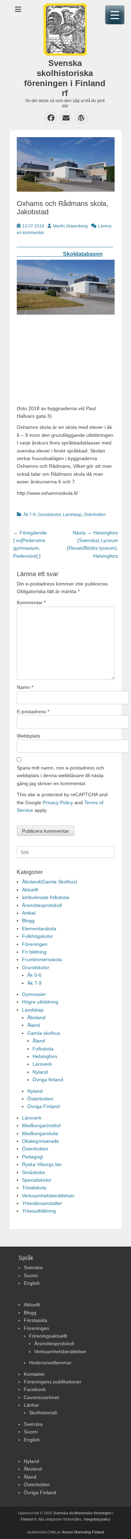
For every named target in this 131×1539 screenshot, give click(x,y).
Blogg (28, 920)
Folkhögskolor (37, 936)
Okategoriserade (40, 1141)
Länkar (31, 1405)
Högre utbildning (40, 1002)
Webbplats (28, 736)
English (32, 1283)
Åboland (36, 1017)
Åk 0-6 (34, 975)
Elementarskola (39, 928)
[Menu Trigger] (114, 14)
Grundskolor (49, 514)
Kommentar (31, 602)
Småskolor (33, 1172)
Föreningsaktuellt (48, 1336)
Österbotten (95, 514)
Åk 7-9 (29, 514)
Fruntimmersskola (42, 959)
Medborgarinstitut (41, 1125)
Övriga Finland (43, 1106)
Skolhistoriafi (43, 1412)
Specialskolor (36, 1180)
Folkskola (42, 1048)
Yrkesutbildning (39, 1211)
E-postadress (33, 711)
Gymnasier (34, 994)
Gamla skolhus (43, 1033)
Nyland (40, 1072)
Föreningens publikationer (52, 1381)
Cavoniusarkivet (41, 1397)
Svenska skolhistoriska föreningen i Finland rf (64, 78)
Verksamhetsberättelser (48, 1195)
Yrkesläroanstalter (42, 1203)
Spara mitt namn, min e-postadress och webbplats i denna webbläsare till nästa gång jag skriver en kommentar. (60, 775)
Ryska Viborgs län (42, 1164)
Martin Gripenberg (70, 226)
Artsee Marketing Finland (83, 1532)
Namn (25, 687)
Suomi (31, 1275)
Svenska (33, 1267)
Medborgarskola (40, 1133)
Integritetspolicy (97, 1519)
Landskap (72, 514)
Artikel (29, 913)
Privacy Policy (58, 802)
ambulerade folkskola (45, 897)
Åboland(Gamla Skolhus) (49, 881)
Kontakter (34, 1374)
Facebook (35, 1389)
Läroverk (42, 1064)
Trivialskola (34, 1187)
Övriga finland (47, 1079)
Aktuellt (30, 889)
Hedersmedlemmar (50, 1362)
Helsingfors (44, 1056)
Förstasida (35, 1320)
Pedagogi (32, 1156)
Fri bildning (34, 952)
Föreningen (35, 944)
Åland (33, 1025)
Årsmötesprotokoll (42, 905)
